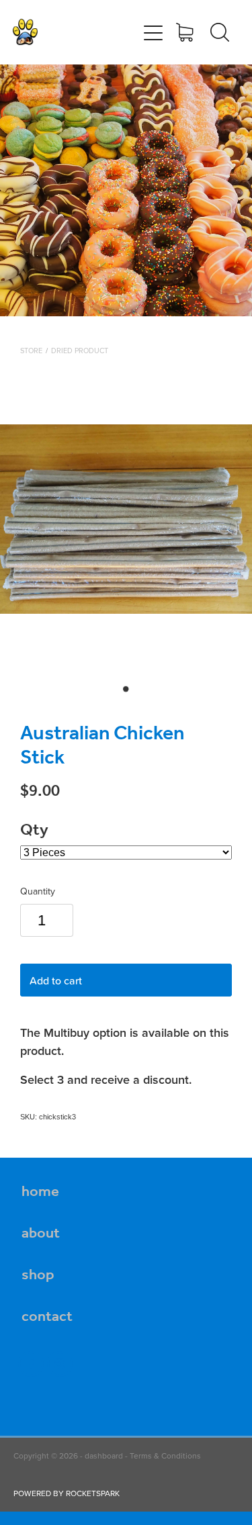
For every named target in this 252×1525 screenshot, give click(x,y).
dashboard (104, 1455)
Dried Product (79, 350)
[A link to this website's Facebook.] (31, 1364)
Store (31, 350)
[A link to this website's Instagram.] (60, 1364)
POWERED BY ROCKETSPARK (66, 1493)
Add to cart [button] (56, 980)
